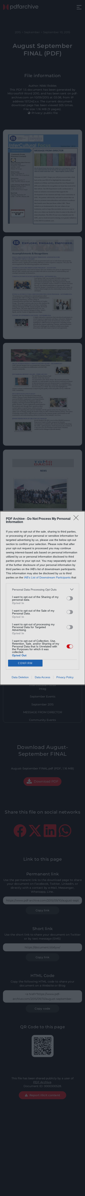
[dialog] (42, 598)
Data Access (42, 677)
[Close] (77, 519)
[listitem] (42, 589)
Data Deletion (20, 677)
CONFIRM (25, 663)
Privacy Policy (65, 677)
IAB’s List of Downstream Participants (47, 577)
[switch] (70, 598)
